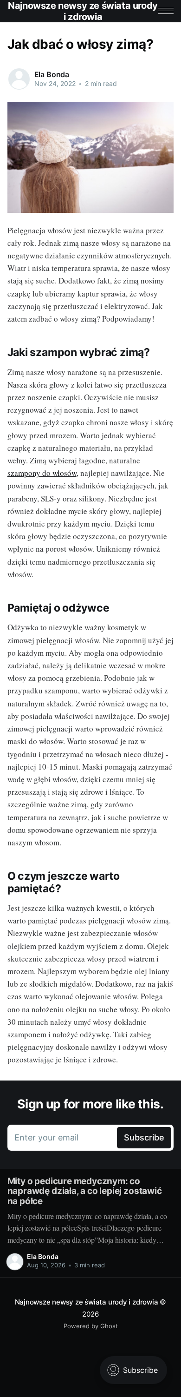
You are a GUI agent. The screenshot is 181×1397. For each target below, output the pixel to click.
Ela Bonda (52, 74)
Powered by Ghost (91, 1326)
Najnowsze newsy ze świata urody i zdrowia (86, 1302)
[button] (166, 11)
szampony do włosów (42, 473)
